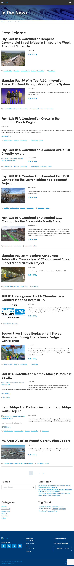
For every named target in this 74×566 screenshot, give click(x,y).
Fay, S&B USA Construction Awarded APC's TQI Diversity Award (35, 151)
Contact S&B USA (60, 538)
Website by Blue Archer (7, 563)
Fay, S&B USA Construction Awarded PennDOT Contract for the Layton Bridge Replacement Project (35, 179)
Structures (33, 71)
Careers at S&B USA (61, 543)
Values (29, 551)
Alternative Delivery (8, 71)
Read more (32, 54)
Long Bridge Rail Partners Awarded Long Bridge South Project (36, 409)
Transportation (40, 71)
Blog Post (3, 506)
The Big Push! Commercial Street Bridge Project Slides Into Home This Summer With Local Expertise (54, 494)
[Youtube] (14, 546)
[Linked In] (9, 546)
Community (30, 543)
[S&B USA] (4, 538)
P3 (21, 463)
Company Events (5, 509)
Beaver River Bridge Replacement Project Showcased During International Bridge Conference (31, 337)
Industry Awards (35, 108)
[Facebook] (3, 546)
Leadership (30, 549)
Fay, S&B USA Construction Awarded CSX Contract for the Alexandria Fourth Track (31, 219)
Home (3, 22)
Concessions (17, 463)
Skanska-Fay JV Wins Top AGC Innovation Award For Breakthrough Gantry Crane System (35, 82)
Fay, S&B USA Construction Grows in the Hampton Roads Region (30, 120)
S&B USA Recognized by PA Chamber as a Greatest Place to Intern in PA (32, 298)
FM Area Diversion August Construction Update (36, 440)
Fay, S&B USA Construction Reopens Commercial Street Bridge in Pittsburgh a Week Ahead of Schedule (36, 42)
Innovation (42, 108)
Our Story (30, 540)
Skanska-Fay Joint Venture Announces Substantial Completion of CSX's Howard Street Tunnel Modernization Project (35, 259)
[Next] (43, 473)
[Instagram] (20, 546)
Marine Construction (8, 431)
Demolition (16, 71)
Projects (41, 140)
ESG (28, 546)
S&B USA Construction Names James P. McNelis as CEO (36, 375)
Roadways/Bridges (25, 71)
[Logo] (8, 3)
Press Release (51, 71)
